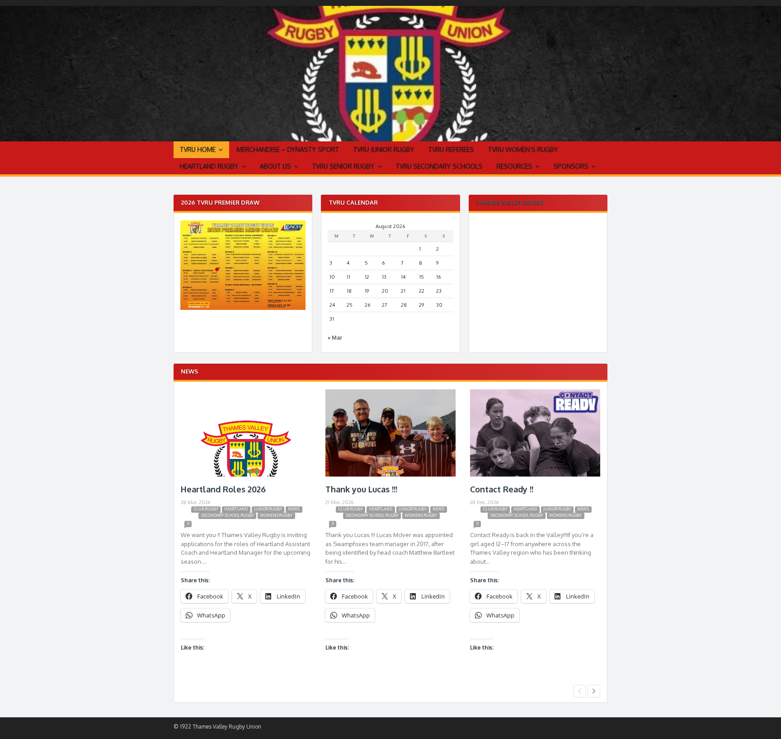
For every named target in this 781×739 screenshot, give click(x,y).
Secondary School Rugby (227, 515)
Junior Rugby (268, 508)
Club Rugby (206, 508)
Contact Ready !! (501, 489)
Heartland (236, 508)
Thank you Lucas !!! (361, 489)
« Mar (335, 337)
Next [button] (594, 691)
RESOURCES (514, 166)
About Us (275, 166)
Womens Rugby (276, 515)
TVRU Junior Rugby (383, 149)
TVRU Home (198, 149)
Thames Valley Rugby (510, 202)
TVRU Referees (451, 149)
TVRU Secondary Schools (439, 166)
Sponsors (571, 166)
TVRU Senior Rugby (343, 166)
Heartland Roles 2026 (223, 489)
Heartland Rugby (209, 166)
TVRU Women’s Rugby (523, 149)
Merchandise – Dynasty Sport (288, 149)
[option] (246, 535)
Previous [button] (579, 691)
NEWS (294, 508)
